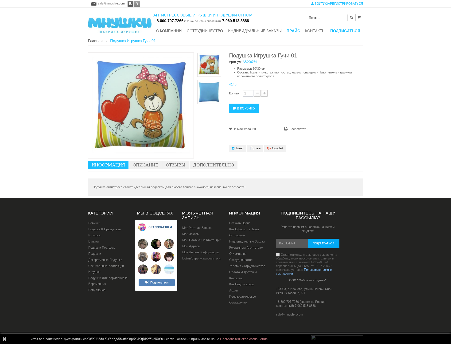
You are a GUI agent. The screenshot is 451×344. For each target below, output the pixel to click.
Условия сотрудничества (247, 266)
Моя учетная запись (197, 215)
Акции (233, 290)
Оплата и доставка (243, 272)
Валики (93, 241)
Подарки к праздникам (104, 229)
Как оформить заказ (244, 229)
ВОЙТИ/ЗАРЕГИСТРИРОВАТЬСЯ (338, 3)
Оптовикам (237, 235)
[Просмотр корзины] (359, 17)
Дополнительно (213, 164)
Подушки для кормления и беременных (107, 281)
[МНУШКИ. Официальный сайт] (120, 23)
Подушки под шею (101, 247)
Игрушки (94, 235)
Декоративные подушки (105, 260)
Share (256, 148)
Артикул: (235, 62)
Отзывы (175, 164)
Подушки (94, 253)
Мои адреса (191, 246)
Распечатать (298, 129)
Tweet (238, 148)
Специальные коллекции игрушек (106, 269)
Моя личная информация (200, 252)
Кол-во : (235, 93)
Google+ (277, 148)
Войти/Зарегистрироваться (201, 258)
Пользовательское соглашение (242, 299)
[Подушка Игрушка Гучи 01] (209, 65)
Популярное (96, 290)
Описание (145, 164)
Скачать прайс (239, 223)
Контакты (235, 278)
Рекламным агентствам (246, 247)
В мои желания (244, 129)
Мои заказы (190, 234)
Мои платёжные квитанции (201, 240)
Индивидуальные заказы (247, 241)
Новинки (94, 223)
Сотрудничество (241, 260)
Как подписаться (241, 284)
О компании (237, 253)
